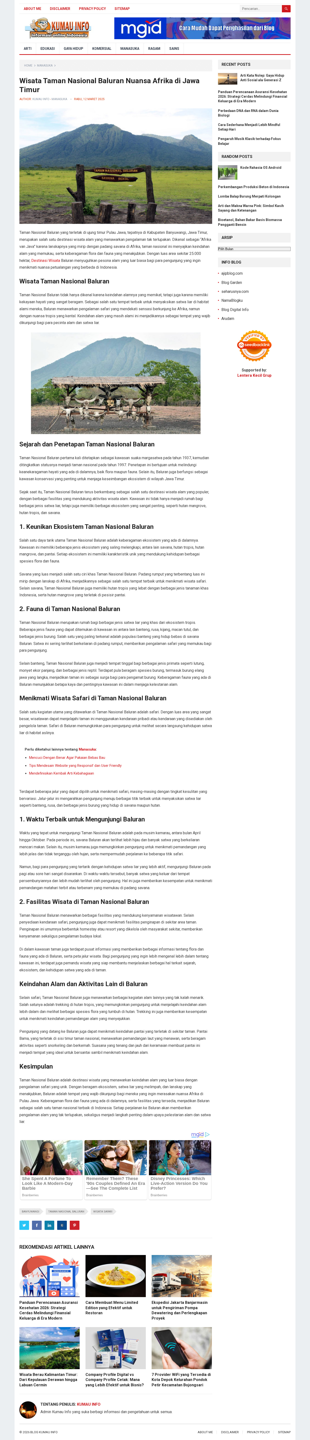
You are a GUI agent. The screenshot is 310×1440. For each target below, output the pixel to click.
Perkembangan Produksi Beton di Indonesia (253, 187)
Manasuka (129, 49)
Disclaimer (60, 9)
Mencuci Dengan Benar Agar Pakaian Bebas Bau (67, 757)
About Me (32, 9)
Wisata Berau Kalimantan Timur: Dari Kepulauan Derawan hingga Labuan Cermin (48, 1379)
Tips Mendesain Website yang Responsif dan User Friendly (75, 765)
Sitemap (122, 9)
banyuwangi (30, 1211)
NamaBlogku (232, 300)
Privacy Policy (92, 9)
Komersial (101, 49)
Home (28, 65)
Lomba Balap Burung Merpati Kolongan (249, 196)
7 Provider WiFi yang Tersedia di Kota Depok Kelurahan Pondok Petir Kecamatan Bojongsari (181, 1379)
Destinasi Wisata (45, 260)
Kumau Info (40, 99)
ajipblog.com (232, 273)
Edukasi (47, 49)
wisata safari (102, 1211)
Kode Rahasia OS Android (260, 168)
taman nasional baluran (66, 1211)
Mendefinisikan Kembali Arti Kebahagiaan (61, 773)
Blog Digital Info (235, 309)
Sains (174, 49)
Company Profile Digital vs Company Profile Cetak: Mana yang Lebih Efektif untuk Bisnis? (114, 1379)
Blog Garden (231, 282)
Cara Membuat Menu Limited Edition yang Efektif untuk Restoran (111, 1307)
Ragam (154, 49)
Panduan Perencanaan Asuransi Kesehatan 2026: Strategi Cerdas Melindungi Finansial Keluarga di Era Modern (252, 96)
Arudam (227, 318)
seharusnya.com (235, 291)
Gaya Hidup (73, 49)
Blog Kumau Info (44, 1432)
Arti (27, 49)
